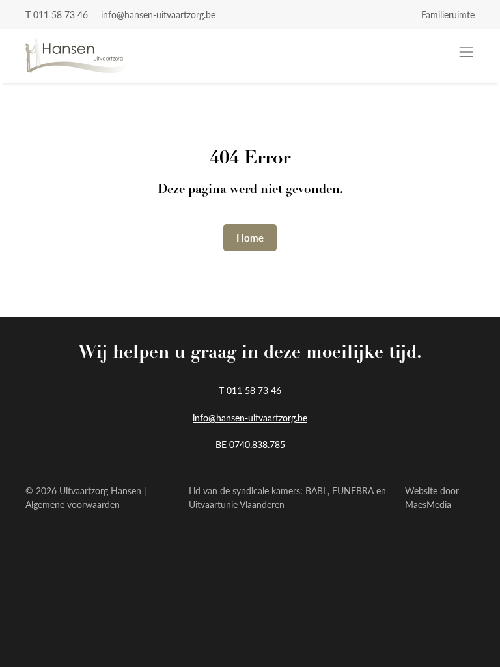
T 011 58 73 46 (56, 14)
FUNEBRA (353, 490)
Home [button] (250, 237)
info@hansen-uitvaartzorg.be (158, 14)
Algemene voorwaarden (72, 504)
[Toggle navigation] (466, 52)
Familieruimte (448, 14)
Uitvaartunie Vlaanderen (237, 504)
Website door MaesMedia (432, 497)
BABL (316, 490)
